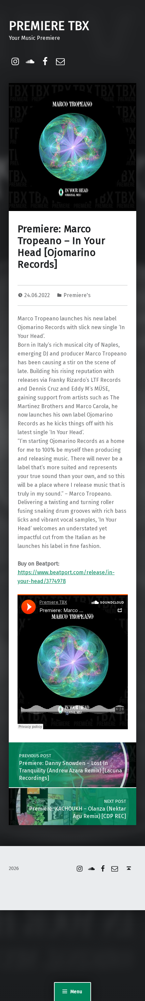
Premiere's (77, 295)
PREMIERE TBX (49, 26)
